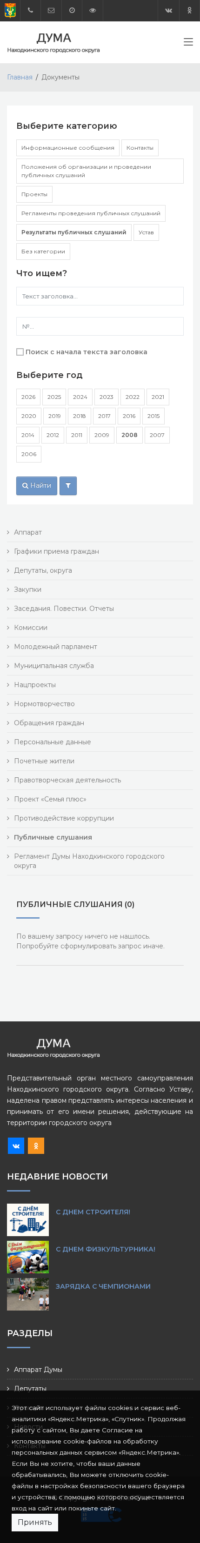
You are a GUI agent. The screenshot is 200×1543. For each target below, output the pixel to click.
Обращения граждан (49, 723)
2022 (133, 396)
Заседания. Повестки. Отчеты (64, 608)
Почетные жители (44, 761)
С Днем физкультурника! (105, 1249)
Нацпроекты (35, 685)
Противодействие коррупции (64, 818)
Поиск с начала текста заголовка (86, 352)
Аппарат (28, 532)
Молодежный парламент (55, 646)
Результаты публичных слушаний (74, 232)
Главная (20, 77)
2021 (158, 396)
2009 (101, 434)
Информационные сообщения (67, 147)
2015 (153, 415)
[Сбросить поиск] (68, 486)
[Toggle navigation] (188, 43)
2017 (104, 415)
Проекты (34, 194)
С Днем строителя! (93, 1212)
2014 (27, 434)
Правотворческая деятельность (67, 780)
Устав (146, 232)
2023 (106, 396)
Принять (35, 1522)
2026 (28, 396)
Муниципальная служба (54, 666)
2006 (28, 453)
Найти (39, 485)
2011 (76, 434)
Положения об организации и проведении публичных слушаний (86, 171)
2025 (54, 396)
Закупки (27, 589)
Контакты (140, 147)
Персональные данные (52, 742)
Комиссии (30, 627)
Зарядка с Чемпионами (103, 1286)
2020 (28, 415)
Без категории (43, 251)
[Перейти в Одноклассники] (189, 10)
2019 (54, 415)
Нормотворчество (44, 704)
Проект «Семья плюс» (50, 799)
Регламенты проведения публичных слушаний (90, 213)
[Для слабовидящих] (92, 10)
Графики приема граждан (56, 551)
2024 (80, 396)
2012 (53, 434)
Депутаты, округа (43, 570)
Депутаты (30, 1388)
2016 (129, 415)
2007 (157, 434)
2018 (79, 415)
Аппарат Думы (38, 1369)
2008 (129, 434)
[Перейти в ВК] (169, 10)
